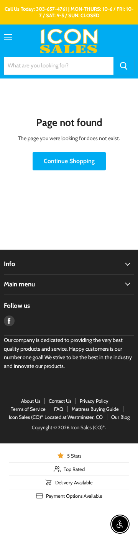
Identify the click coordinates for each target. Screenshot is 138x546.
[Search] (123, 66)
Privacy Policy (94, 401)
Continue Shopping (69, 161)
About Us (30, 401)
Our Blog (120, 417)
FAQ (58, 409)
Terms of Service (28, 409)
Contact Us (60, 401)
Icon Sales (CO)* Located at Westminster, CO (56, 417)
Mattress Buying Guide (95, 409)
